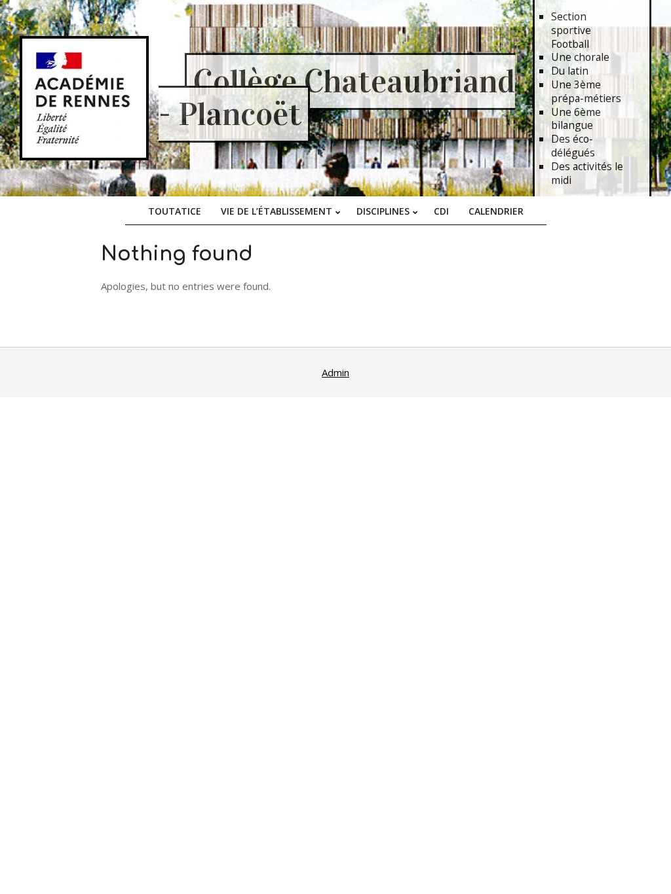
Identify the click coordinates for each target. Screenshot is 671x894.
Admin (335, 372)
